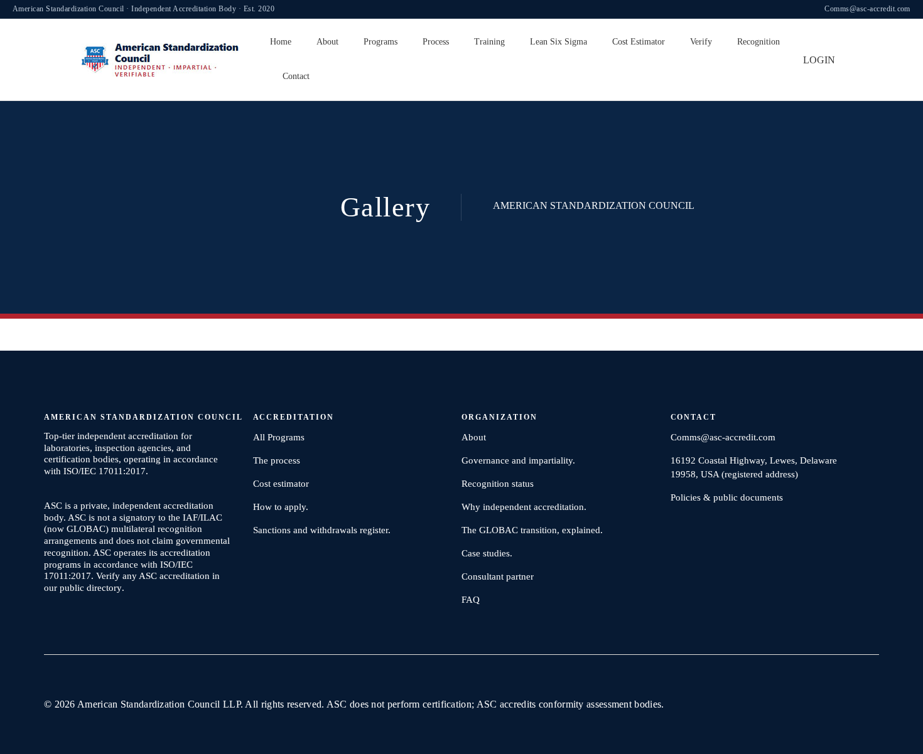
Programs (380, 41)
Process (436, 41)
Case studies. (487, 553)
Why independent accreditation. (524, 507)
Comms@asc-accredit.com (867, 8)
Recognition (758, 41)
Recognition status (498, 484)
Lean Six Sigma (558, 41)
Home (280, 41)
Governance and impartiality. (518, 460)
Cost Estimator (638, 41)
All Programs (279, 437)
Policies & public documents (727, 497)
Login (819, 60)
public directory (91, 588)
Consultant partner (498, 576)
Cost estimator (281, 484)
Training (489, 41)
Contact (296, 76)
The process (276, 460)
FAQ (471, 600)
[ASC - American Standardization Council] (160, 59)
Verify (701, 41)
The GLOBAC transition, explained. (532, 530)
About (327, 41)
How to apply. (280, 507)
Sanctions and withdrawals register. (322, 530)
